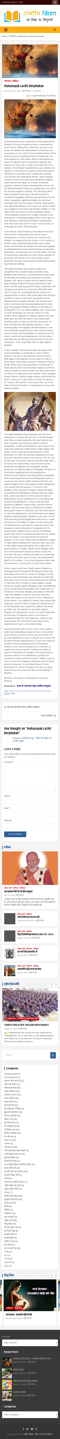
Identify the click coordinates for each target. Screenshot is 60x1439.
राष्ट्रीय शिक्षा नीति (11, 984)
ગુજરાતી (7, 1262)
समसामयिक (9, 1238)
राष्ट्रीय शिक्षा (26, 91)
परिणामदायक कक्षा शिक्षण (15, 1150)
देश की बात (9, 1136)
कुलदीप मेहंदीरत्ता (11, 1112)
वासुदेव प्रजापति (10, 1199)
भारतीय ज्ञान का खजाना (13, 1171)
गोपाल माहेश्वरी (10, 1116)
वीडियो (7, 1210)
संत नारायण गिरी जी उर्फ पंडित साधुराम (18, 892)
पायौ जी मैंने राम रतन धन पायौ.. (28, 917)
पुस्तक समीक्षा (9, 1157)
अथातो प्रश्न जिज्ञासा (19, 1392)
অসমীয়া (6, 1252)
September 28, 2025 (25, 920)
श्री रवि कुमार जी (10, 1227)
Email (7, 808)
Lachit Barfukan (30, 691)
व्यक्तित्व (15, 81)
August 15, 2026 (19, 1362)
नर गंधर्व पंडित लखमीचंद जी (27, 952)
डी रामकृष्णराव (10, 1018)
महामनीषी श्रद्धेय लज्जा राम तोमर (29, 969)
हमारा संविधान (47, 716)
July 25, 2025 (22, 955)
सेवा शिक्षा (8, 1245)
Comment (9, 762)
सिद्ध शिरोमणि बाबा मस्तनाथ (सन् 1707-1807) (35, 934)
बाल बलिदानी (10, 1168)
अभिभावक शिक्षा (10, 1088)
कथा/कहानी (9, 1105)
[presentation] (52, 984)
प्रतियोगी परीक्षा (10, 1161)
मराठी (6, 1178)
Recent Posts (11, 1352)
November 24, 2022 (12, 91)
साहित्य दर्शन (9, 1241)
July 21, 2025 (22, 972)
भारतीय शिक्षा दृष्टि (11, 1175)
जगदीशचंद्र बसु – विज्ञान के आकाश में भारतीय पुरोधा (32, 740)
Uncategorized (10, 1077)
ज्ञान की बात (9, 1122)
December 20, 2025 (14, 1318)
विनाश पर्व (8, 1203)
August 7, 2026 (19, 1395)
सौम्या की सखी (18, 1370)
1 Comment (36, 91)
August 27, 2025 (23, 938)
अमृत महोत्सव (9, 1091)
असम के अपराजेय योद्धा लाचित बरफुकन (34, 686)
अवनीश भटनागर (10, 1095)
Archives (6, 1336)
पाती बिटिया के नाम (12, 1154)
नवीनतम (7, 81)
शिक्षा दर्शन (8, 1220)
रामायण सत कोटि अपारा (14, 1182)
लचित (13, 694)
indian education (16, 691)
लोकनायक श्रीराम (11, 1196)
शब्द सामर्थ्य (9, 1217)
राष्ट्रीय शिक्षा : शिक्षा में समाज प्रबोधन (38, 1434)
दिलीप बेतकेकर (10, 1133)
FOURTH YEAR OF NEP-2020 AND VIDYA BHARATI (26, 1025)
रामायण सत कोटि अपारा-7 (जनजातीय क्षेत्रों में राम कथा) (32, 1359)
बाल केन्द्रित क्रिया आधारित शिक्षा (17, 1164)
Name (7, 796)
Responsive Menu (55, 2)
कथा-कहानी (9, 1102)
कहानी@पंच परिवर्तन (12, 1109)
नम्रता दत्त (8, 1140)
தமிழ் (6, 1266)
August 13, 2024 (10, 1029)
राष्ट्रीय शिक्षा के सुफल (12, 1185)
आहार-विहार (9, 1098)
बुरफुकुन (7, 694)
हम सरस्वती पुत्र (10, 1248)
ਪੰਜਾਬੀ (6, 1259)
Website (8, 820)
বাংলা (6, 1255)
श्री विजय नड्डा (9, 1231)
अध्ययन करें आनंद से (12, 1081)
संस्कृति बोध (9, 1234)
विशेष (6, 1206)
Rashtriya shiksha (44, 691)
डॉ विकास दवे (9, 1129)
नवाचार (7, 1143)
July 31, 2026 (9, 895)
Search (53, 1055)
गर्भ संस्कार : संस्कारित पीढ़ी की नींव (19, 1315)
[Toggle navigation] (5, 30)
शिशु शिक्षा (8, 1224)
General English (11, 1074)
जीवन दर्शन (8, 888)
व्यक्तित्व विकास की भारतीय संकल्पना (25, 1381)
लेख (6, 1192)
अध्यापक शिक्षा (10, 1084)
